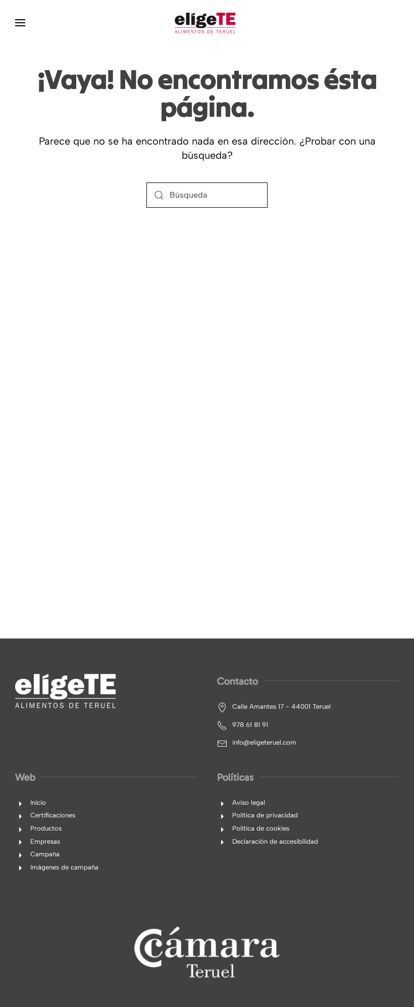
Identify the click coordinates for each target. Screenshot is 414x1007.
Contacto (237, 681)
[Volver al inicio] (207, 22)
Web (25, 777)
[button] (20, 22)
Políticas (235, 777)
